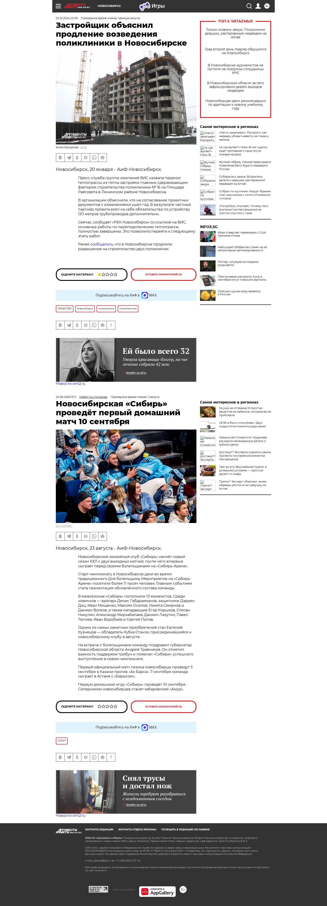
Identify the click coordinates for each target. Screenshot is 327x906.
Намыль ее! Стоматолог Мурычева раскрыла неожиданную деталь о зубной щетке (243, 441)
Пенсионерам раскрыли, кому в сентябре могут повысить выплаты (242, 278)
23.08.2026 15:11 (66, 397)
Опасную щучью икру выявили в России (239, 293)
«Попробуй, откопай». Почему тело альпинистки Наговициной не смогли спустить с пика (243, 209)
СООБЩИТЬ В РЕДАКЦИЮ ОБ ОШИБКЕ (185, 829)
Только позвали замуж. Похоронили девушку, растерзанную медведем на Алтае (235, 33)
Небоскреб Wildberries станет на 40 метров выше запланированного (242, 249)
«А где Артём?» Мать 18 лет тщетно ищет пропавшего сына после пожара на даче (243, 151)
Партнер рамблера (123, 889)
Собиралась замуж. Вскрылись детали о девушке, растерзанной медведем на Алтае (242, 180)
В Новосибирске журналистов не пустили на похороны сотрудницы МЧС (235, 69)
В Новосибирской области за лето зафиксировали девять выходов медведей (235, 87)
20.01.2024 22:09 (67, 18)
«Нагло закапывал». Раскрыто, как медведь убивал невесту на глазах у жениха (244, 136)
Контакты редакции (99, 829)
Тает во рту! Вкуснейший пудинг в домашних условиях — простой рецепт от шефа (242, 470)
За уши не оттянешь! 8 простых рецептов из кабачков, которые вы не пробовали (245, 411)
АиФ (84, 147)
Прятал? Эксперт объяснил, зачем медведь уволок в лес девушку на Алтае (242, 485)
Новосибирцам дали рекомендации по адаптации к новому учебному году (236, 104)
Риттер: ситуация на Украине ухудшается (238, 263)
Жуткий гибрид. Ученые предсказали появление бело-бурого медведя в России (245, 165)
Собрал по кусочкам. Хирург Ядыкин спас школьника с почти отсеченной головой (245, 195)
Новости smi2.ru (70, 383)
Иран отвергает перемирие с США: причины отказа (242, 234)
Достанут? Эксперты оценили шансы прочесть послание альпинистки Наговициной (245, 455)
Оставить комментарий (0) (163, 274)
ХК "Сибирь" (64, 525)
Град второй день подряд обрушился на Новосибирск (235, 51)
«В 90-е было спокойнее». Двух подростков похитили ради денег (242, 424)
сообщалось (101, 244)
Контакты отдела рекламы (137, 829)
